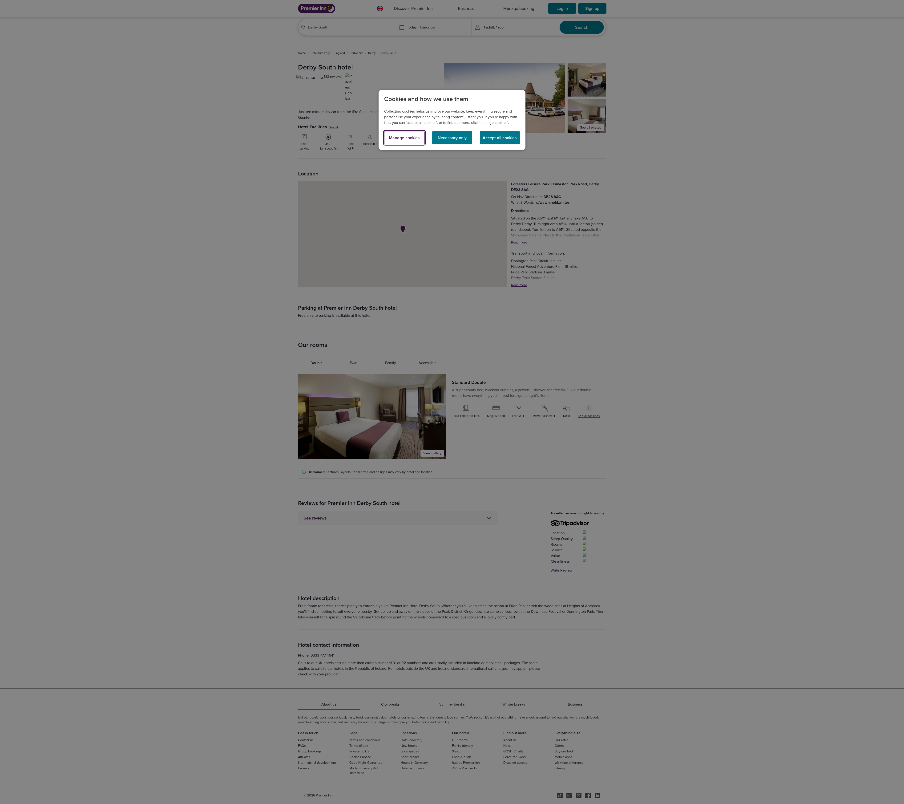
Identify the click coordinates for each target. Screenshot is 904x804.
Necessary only (452, 137)
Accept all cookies (500, 137)
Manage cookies (404, 137)
